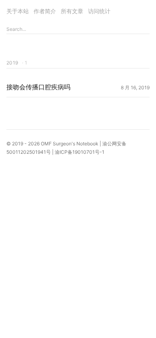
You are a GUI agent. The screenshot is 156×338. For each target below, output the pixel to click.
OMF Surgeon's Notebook (69, 144)
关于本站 (17, 11)
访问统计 (99, 11)
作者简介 (45, 11)
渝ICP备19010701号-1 (79, 152)
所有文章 (72, 11)
